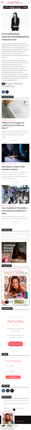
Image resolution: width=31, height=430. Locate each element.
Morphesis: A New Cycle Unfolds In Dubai (13, 167)
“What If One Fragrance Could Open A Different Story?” (13, 125)
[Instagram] (12, 390)
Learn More (15, 344)
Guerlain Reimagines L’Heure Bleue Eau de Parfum (16, 400)
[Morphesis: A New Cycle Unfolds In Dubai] (15, 153)
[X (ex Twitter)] (8, 390)
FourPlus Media (19, 421)
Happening (5, 120)
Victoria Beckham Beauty (8, 86)
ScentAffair (9, 83)
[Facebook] (3, 390)
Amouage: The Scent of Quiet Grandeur (14, 408)
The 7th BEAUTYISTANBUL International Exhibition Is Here (15, 211)
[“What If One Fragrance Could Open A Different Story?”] (15, 109)
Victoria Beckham (18, 83)
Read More (15, 140)
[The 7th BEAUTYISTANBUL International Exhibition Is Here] (15, 194)
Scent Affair (11, 120)
